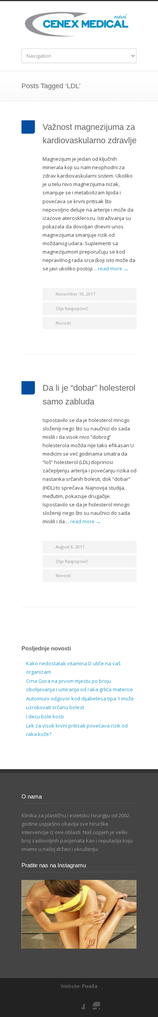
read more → (113, 268)
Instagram (92, 1001)
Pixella (89, 986)
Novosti (63, 323)
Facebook (77, 1001)
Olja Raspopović (72, 308)
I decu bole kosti (45, 716)
